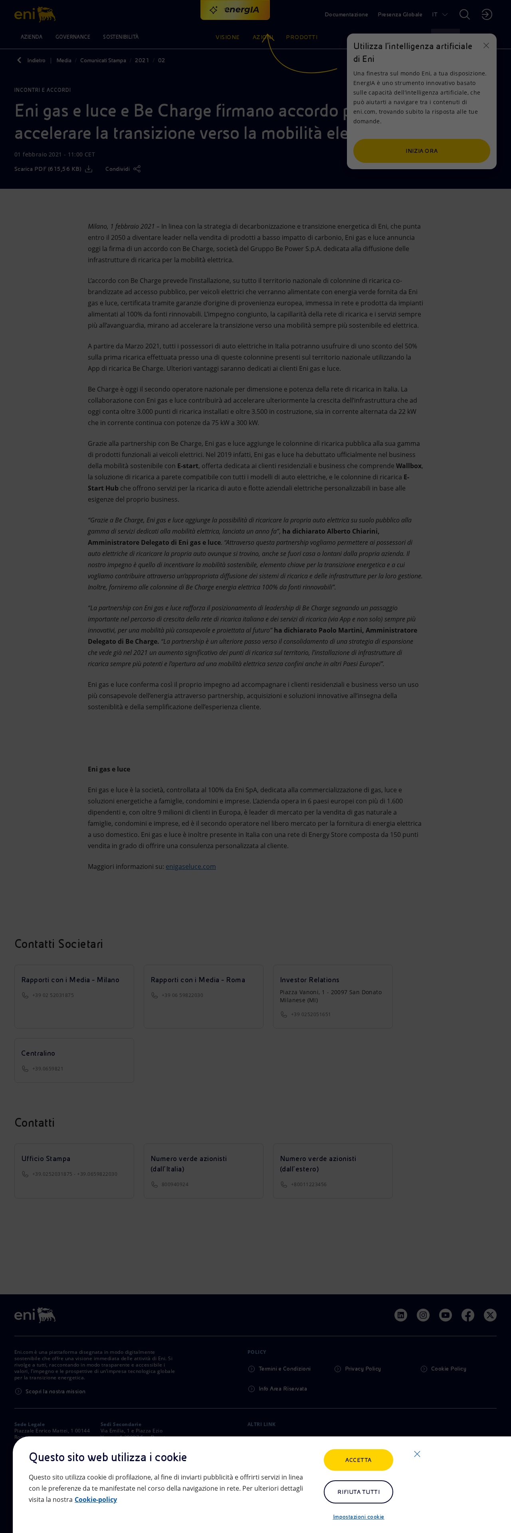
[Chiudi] (417, 1454)
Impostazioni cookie (358, 1516)
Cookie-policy (96, 1499)
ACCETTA (358, 1460)
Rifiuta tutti (358, 1492)
